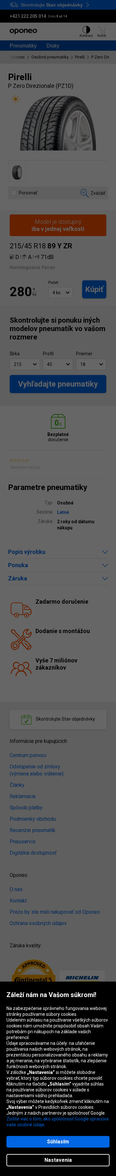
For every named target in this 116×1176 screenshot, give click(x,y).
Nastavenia (58, 1160)
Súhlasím (58, 1142)
